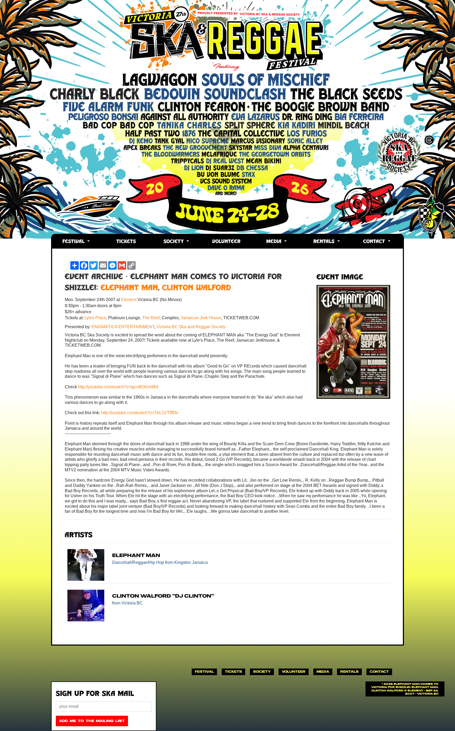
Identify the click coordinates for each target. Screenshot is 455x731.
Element (129, 299)
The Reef (151, 318)
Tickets (126, 241)
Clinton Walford (196, 288)
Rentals (324, 241)
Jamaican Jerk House (201, 318)
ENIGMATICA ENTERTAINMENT (123, 327)
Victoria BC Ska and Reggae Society (190, 327)
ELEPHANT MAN (129, 288)
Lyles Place (95, 318)
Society (174, 241)
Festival (74, 241)
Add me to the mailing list (92, 721)
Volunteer (226, 241)
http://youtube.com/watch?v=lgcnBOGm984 (118, 387)
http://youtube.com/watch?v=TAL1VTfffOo (139, 412)
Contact (375, 241)
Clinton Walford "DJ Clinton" (163, 596)
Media (274, 241)
